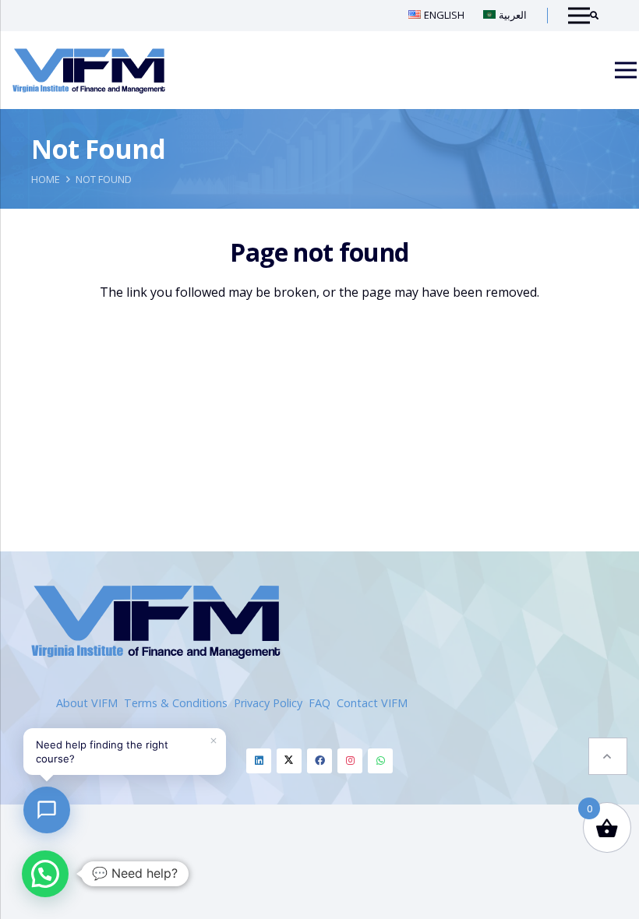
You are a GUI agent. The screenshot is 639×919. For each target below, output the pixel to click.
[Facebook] (319, 760)
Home (45, 179)
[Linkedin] (258, 760)
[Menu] (626, 70)
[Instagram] (349, 760)
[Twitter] (289, 760)
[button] (607, 756)
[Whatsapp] (380, 760)
